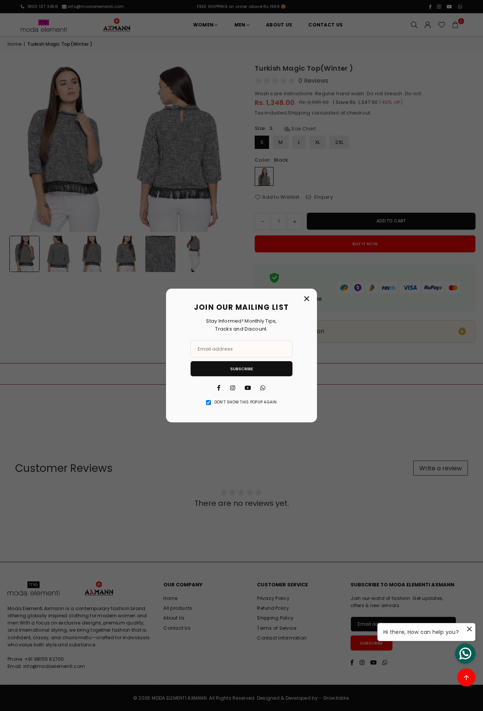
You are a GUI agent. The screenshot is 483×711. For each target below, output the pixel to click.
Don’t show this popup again (245, 402)
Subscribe (241, 369)
